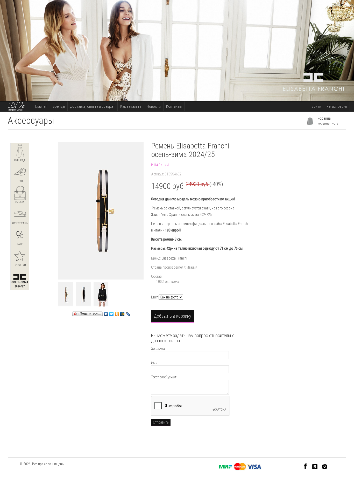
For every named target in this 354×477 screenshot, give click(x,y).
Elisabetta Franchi (174, 258)
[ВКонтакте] (106, 313)
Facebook (305, 466)
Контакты (174, 106)
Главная (41, 106)
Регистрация (337, 106)
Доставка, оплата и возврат (92, 106)
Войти (316, 106)
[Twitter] (111, 313)
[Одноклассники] (117, 313)
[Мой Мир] (122, 313)
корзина (324, 118)
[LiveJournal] (128, 313)
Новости (154, 106)
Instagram (325, 466)
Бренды (59, 106)
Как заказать (130, 106)
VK (315, 466)
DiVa (16, 105)
